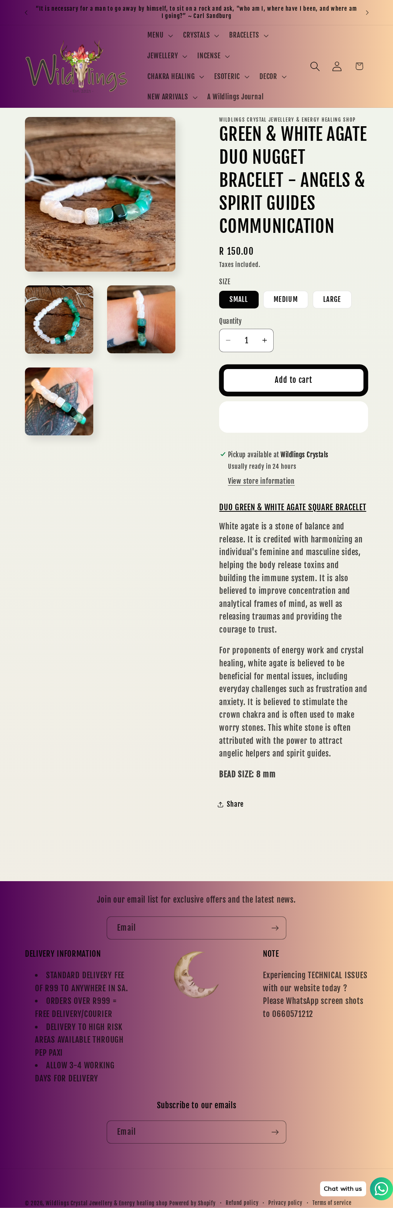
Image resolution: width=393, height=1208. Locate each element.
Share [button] (235, 804)
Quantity (230, 321)
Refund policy (242, 1203)
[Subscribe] (275, 928)
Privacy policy (285, 1203)
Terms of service (332, 1203)
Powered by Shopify (192, 1203)
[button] (159, 35)
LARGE (332, 299)
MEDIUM (286, 299)
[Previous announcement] (26, 12)
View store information (261, 481)
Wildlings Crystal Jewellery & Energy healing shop (107, 1203)
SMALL (239, 299)
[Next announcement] (367, 12)
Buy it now (294, 417)
